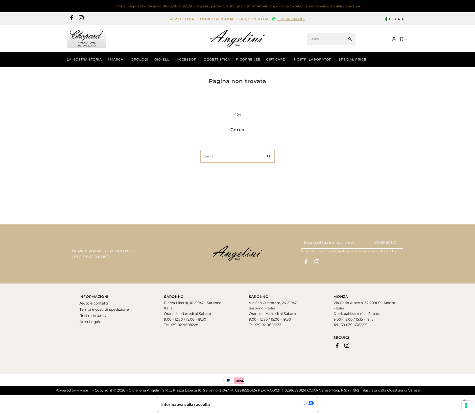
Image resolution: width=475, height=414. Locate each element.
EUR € (398, 19)
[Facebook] (71, 19)
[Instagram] (80, 19)
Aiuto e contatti (93, 303)
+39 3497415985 (291, 19)
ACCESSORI (187, 59)
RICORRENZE (248, 59)
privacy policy (388, 251)
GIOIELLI (162, 59)
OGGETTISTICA (217, 59)
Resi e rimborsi (93, 315)
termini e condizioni (349, 251)
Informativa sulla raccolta (185, 404)
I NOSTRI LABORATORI (312, 59)
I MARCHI (116, 59)
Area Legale (90, 321)
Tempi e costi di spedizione (104, 309)
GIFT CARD (276, 59)
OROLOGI (139, 59)
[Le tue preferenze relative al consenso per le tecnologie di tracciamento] (466, 405)
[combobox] (325, 39)
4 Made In (84, 390)
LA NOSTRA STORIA (84, 59)
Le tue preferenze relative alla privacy (259, 403)
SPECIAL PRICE (352, 59)
